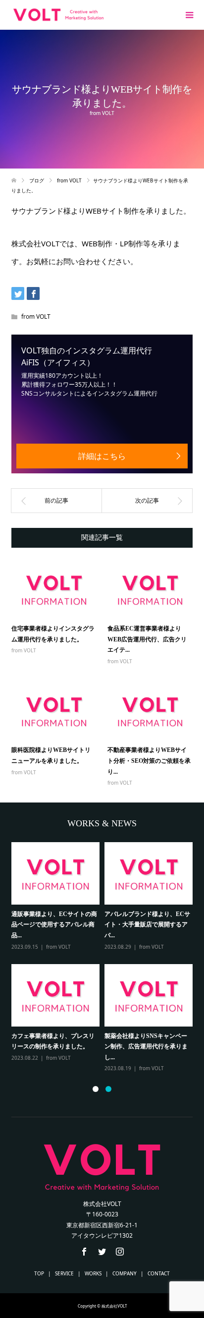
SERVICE (64, 1273)
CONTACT (159, 1273)
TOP (39, 1273)
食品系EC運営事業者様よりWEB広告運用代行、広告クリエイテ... (147, 639)
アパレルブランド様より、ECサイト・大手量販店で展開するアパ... (147, 925)
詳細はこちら (102, 456)
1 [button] (96, 1089)
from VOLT (102, 113)
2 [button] (108, 1089)
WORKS (93, 1273)
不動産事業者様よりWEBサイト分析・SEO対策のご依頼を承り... (149, 760)
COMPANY (124, 1273)
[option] (104, 957)
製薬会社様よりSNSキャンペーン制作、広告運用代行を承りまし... (146, 1046)
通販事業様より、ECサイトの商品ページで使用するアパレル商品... (54, 925)
